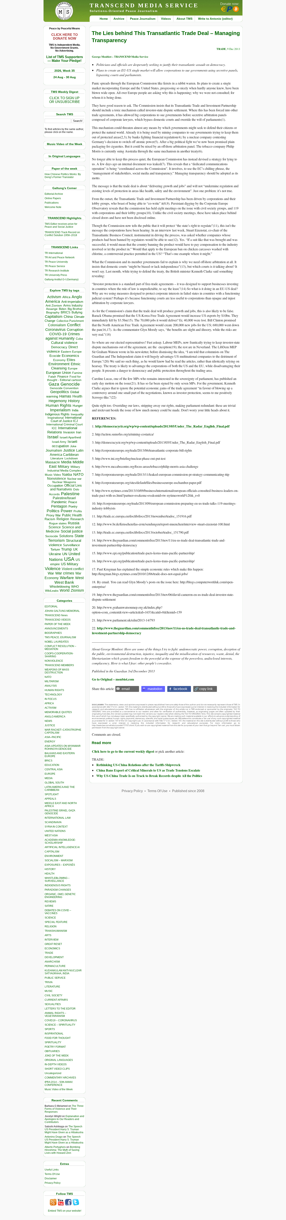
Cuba (79, 338)
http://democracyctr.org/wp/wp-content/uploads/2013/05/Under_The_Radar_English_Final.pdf (162, 426)
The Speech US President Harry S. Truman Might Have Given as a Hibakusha (64, 1129)
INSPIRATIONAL (54, 1033)
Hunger (78, 405)
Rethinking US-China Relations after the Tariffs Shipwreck (138, 764)
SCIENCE (50, 917)
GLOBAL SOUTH (54, 782)
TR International (54, 253)
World (65, 590)
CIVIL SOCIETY (53, 995)
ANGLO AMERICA (55, 716)
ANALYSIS (51, 685)
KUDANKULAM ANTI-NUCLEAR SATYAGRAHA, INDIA (63, 972)
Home (104, 18)
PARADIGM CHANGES (58, 889)
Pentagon (59, 506)
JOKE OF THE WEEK (57, 1055)
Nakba (67, 474)
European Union (58, 372)
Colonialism (57, 325)
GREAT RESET (53, 944)
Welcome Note (53, 207)
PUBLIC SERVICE (55, 977)
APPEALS (50, 798)
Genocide (70, 384)
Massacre (52, 462)
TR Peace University (56, 261)
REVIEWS (50, 901)
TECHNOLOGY (53, 694)
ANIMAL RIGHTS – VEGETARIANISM (55, 1014)
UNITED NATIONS (55, 831)
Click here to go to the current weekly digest (123, 751)
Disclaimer (51, 1178)
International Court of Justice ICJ (66, 419)
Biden (62, 309)
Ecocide (55, 355)
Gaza (54, 384)
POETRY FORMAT (55, 1046)
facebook (180, 689)
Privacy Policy (53, 1182)
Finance (62, 376)
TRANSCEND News (56, 615)
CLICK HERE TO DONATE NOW (64, 36)
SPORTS (50, 1029)
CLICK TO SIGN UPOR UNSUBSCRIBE (64, 100)
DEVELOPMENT (54, 957)
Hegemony (58, 401)
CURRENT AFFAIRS (56, 999)
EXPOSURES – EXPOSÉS (60, 864)
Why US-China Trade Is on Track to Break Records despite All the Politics (149, 775)
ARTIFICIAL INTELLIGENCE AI (62, 847)
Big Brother (75, 309)
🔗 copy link (203, 689)
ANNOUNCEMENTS (56, 628)
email (126, 689)
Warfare (67, 578)
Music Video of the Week (59, 1089)
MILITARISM (52, 681)
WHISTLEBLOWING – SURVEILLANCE (57, 879)
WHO (75, 586)
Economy (59, 360)
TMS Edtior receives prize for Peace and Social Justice (61, 225)
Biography (52, 312)
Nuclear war (74, 478)
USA (69, 559)
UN (64, 554)
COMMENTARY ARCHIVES (60, 1077)
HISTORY (50, 869)
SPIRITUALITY (53, 1042)
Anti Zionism (54, 305)
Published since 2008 (188, 791)
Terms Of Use (52, 1174)
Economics (70, 356)
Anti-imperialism (72, 301)
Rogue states (58, 523)
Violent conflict (73, 569)
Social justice (72, 531)
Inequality (77, 414)
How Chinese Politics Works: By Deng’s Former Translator (63, 176)
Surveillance (71, 545)
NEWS (48, 721)
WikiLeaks (51, 590)
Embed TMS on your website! (64, 1210)
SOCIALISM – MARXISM (59, 860)
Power (66, 511)
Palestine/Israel (64, 498)
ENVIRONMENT (54, 856)
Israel (52, 436)
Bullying (77, 312)
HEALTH (49, 873)
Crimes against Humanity (62, 336)
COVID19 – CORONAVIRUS (61, 1020)
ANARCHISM (52, 961)
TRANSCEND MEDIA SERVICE (144, 5)
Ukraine (55, 554)
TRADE (49, 952)
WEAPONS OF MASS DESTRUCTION (57, 671)
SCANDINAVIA (53, 822)
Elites (71, 360)
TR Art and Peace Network (60, 257)
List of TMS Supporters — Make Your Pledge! (64, 58)
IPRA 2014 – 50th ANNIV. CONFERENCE (59, 1083)
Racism (50, 519)
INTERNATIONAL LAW (58, 817)
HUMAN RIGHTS (54, 690)
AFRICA (49, 703)
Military (63, 466)
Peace (72, 502)
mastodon (155, 689)
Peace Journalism (142, 18)
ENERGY (50, 741)
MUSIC (49, 991)
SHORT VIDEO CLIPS (57, 1068)
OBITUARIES (52, 1051)
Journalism (54, 450)
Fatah (52, 376)
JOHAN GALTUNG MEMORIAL (62, 610)
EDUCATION (52, 765)
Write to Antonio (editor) (215, 18)
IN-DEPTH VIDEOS (56, 1064)
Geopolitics (59, 392)
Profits (77, 511)
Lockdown (71, 458)
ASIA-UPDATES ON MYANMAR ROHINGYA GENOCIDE (63, 747)
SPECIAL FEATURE (56, 922)
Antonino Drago (54, 1136)
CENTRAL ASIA (54, 769)
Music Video (53, 474)
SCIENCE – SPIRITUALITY (60, 1024)
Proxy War (53, 515)
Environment (59, 364)
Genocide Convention (64, 388)
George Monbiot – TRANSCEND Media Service (120, 56)
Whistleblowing (60, 586)
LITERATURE (52, 986)
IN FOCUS (51, 699)
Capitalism (53, 316)
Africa (66, 297)
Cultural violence (64, 343)
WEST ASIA (51, 835)
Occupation (55, 485)
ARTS (48, 935)
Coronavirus (55, 329)
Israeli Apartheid (70, 437)
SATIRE (49, 905)
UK (75, 549)
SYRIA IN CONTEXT (56, 826)
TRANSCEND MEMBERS (59, 665)
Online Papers (53, 198)
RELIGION (51, 926)
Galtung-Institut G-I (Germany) (62, 279)
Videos (166, 18)
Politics (53, 511)
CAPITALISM (52, 851)
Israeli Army (59, 441)
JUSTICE (50, 725)
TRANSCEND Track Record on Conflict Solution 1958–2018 (62, 234)
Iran (78, 432)
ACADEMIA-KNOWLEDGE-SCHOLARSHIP (60, 841)
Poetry (72, 506)
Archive (118, 18)
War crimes (64, 573)
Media (66, 462)
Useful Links (52, 1169)
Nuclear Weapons (64, 482)
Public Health (72, 515)
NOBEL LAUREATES (57, 641)
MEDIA (49, 778)
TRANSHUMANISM (56, 930)
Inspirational (56, 417)
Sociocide (51, 536)
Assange (52, 309)
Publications (52, 202)
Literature (56, 458)
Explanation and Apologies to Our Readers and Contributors (64, 1119)
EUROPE (50, 773)
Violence (53, 568)
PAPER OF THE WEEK (58, 624)
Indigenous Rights (57, 414)
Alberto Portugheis (55, 1147)
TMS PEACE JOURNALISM (60, 637)
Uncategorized (53, 1073)
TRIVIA (49, 982)
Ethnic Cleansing (66, 366)
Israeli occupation (64, 443)
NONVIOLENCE (54, 660)
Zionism (77, 590)
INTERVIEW (51, 939)
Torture (55, 549)
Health (77, 396)
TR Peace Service (55, 266)
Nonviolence (56, 478)
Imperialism (60, 410)
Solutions (66, 536)
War (51, 573)
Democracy (59, 347)
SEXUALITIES (53, 1004)
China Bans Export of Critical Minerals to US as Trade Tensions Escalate (148, 770)
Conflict (73, 324)
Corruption (75, 330)
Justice (69, 450)
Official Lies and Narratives (66, 487)
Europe (72, 368)
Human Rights (58, 405)
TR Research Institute (57, 270)
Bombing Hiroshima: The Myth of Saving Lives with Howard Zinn (62, 1150)
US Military (69, 564)
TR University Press (56, 275)
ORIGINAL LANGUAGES (59, 1060)
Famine (77, 372)
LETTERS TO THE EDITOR (60, 1008)
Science (55, 527)
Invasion (69, 432)
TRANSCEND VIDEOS (58, 619)
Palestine (70, 493)
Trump (66, 549)
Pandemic (59, 502)
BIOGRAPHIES (53, 632)
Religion (63, 519)
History (74, 401)
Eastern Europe (71, 351)
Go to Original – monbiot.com (113, 679)
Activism (54, 297)
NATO (78, 474)
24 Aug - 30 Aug (64, 77)
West (79, 578)
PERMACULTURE (55, 966)
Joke (73, 446)
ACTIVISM (50, 707)
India (75, 410)
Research (77, 519)
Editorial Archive (54, 193)
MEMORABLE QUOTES (58, 712)
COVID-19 (58, 334)
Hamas (65, 396)
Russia (73, 523)
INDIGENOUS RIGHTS (58, 885)
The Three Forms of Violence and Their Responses (64, 1108)
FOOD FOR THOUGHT (58, 1038)
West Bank (64, 582)
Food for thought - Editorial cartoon (64, 378)
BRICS (65, 312)
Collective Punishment (70, 320)
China (68, 317)
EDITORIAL (51, 606)
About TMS (184, 18)
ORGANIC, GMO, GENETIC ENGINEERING (60, 896)
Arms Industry (73, 305)
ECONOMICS (52, 948)
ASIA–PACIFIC (53, 737)
